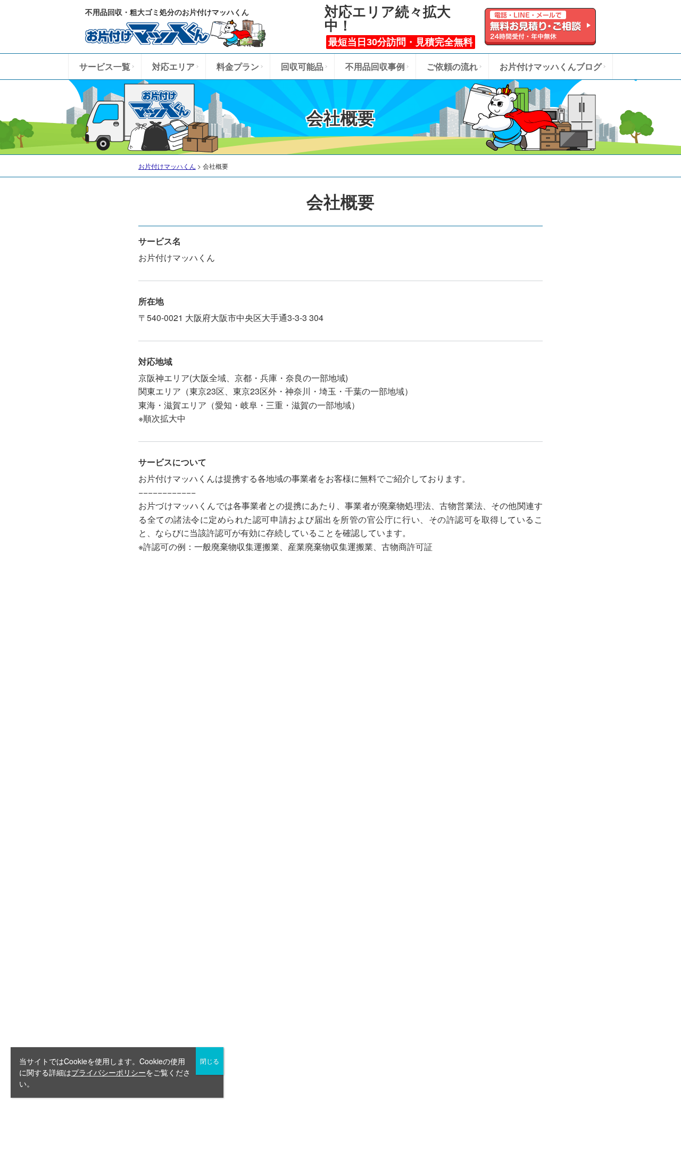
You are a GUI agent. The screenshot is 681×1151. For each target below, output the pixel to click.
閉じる (209, 1060)
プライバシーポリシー (108, 1072)
